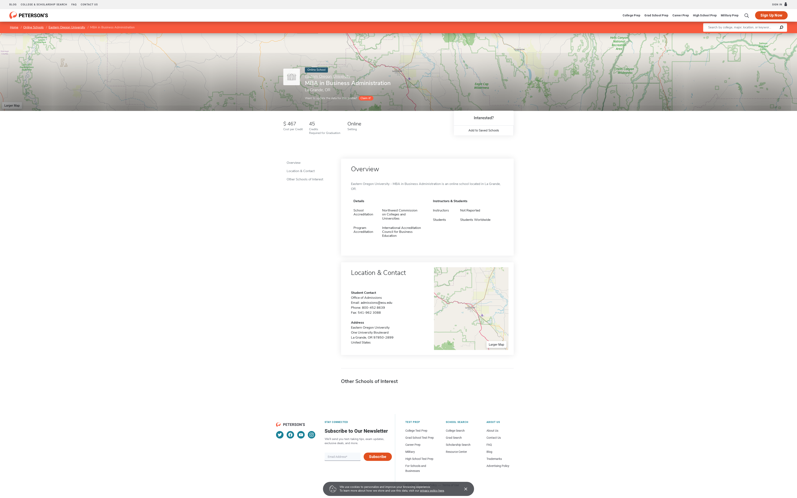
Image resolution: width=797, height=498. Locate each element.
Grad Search (454, 437)
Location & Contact (301, 171)
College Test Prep (416, 430)
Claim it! (366, 98)
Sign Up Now (771, 15)
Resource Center (456, 451)
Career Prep (680, 15)
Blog (13, 4)
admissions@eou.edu (376, 302)
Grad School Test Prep (419, 437)
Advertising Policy (498, 466)
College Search (455, 430)
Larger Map (12, 105)
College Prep (631, 15)
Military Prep (729, 15)
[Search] (747, 15)
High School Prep (705, 15)
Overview (294, 162)
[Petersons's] (28, 15)
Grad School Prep (656, 15)
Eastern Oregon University (67, 27)
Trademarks (494, 458)
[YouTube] (301, 434)
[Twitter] (280, 434)
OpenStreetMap (769, 35)
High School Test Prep (419, 458)
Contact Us (494, 437)
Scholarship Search (458, 444)
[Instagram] (311, 434)
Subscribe (377, 456)
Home (14, 27)
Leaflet (748, 35)
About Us (492, 430)
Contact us (89, 4)
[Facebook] (290, 434)
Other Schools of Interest (305, 179)
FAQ (74, 4)
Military (410, 451)
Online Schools (33, 27)
